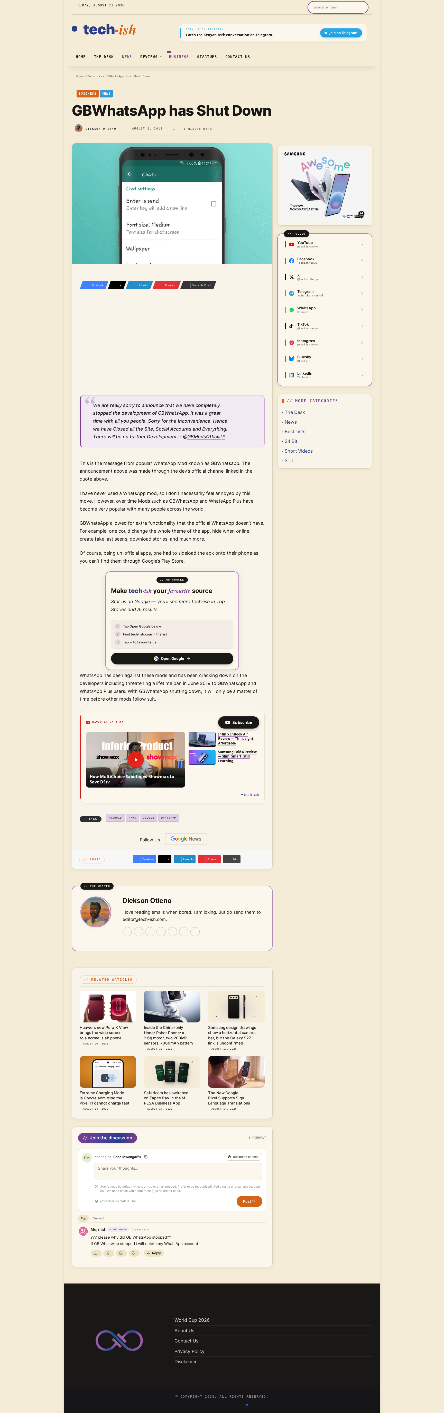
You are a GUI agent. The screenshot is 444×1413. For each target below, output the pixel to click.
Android (115, 817)
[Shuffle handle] (146, 1157)
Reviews (149, 57)
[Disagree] (134, 1253)
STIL (289, 460)
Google (148, 817)
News (127, 57)
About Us (184, 1330)
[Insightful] (108, 1253)
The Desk (104, 57)
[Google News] (186, 839)
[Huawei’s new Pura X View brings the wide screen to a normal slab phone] (108, 1006)
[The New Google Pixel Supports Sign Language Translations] (236, 1072)
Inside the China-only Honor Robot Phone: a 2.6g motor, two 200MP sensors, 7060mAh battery (168, 1035)
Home (81, 57)
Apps (132, 817)
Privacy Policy (189, 1351)
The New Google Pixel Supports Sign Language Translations (229, 1098)
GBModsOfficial (204, 436)
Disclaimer (185, 1361)
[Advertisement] (172, 347)
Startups (207, 57)
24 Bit (291, 441)
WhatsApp (168, 817)
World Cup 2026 (192, 1320)
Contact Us (237, 57)
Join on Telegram (343, 33)
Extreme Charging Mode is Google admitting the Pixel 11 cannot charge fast (105, 1098)
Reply (156, 1253)
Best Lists (295, 431)
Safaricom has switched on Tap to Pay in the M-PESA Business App (166, 1098)
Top (83, 1218)
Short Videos (299, 451)
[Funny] (121, 1253)
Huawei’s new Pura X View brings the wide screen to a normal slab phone (104, 1032)
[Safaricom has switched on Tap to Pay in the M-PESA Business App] (172, 1072)
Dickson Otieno (101, 128)
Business (179, 57)
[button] (135, 760)
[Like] (96, 1253)
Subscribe (242, 722)
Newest (98, 1218)
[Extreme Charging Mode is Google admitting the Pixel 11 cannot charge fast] (108, 1072)
